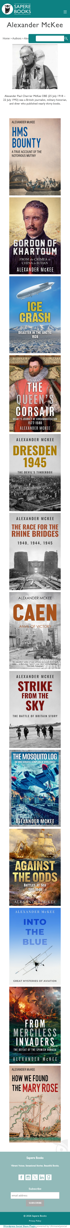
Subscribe (35, 1188)
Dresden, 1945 (26, 438)
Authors (16, 38)
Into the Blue (24, 912)
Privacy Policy (35, 1221)
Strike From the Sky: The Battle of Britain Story (32, 680)
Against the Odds (29, 833)
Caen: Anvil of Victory (33, 596)
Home (6, 38)
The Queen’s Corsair (32, 359)
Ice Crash (21, 280)
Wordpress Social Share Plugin (19, 1226)
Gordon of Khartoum (32, 201)
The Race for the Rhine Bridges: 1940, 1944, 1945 (34, 522)
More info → (17, 143)
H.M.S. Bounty (25, 122)
